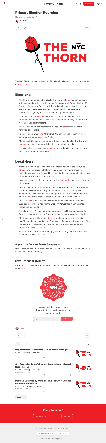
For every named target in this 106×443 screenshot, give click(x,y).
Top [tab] (18, 344)
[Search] (76, 4)
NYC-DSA (22, 84)
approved (42, 187)
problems (50, 148)
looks (29, 200)
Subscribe (89, 4)
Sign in (99, 4)
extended (66, 180)
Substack (43, 439)
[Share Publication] (80, 4)
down (40, 134)
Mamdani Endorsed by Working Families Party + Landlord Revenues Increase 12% (43, 382)
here (45, 251)
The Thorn (23, 21)
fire (30, 211)
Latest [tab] (23, 344)
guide (55, 231)
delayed (51, 218)
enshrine (41, 193)
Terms (56, 428)
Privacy (50, 428)
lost (64, 127)
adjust (82, 173)
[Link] (12, 94)
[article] (53, 354)
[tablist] (20, 344)
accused (23, 144)
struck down (24, 170)
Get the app (63, 433)
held (70, 100)
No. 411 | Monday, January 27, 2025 (28, 370)
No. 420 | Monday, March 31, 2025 (28, 386)
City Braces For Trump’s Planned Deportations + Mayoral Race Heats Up (43, 365)
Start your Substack (47, 433)
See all (19, 397)
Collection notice (65, 428)
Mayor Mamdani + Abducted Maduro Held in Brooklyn (41, 350)
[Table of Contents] (2, 221)
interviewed (38, 116)
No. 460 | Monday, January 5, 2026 (28, 353)
